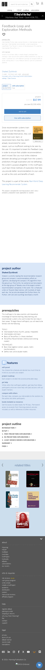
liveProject (5, 556)
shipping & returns (8, 613)
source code (6, 642)
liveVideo (5, 554)
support (4, 623)
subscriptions (6, 563)
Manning (5, 547)
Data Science (12, 78)
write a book (6, 583)
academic (5, 587)
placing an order (7, 611)
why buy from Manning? (10, 616)
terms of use (6, 637)
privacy (4, 635)
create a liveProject (8, 585)
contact (4, 620)
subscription (35, 10)
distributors (6, 590)
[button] (2, 16)
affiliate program (7, 597)
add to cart (22, 111)
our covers (5, 566)
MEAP (19, 10)
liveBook (26, 10)
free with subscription (22, 118)
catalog (9, 10)
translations (6, 644)
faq (3, 618)
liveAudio (5, 559)
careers (4, 592)
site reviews (8, 578)
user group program (9, 580)
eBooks (4, 561)
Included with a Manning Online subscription (17, 76)
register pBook (7, 609)
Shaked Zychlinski (9, 71)
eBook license (6, 639)
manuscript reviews (8, 594)
